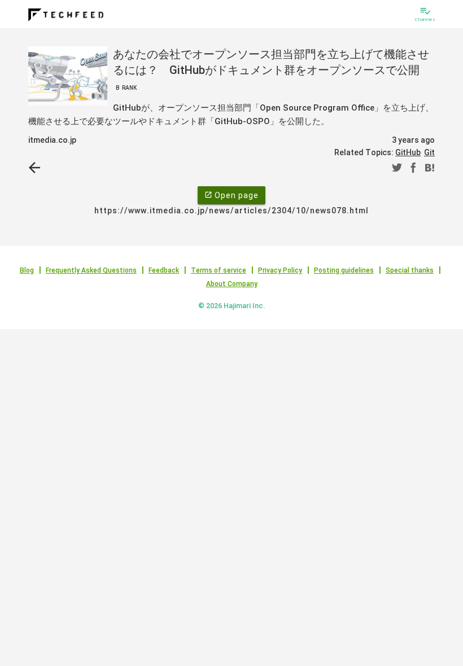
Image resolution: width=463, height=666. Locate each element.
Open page (231, 195)
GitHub (408, 152)
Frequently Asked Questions (91, 270)
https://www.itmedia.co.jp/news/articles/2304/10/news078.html (231, 210)
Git (429, 152)
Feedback (163, 270)
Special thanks (410, 270)
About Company (231, 284)
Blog (27, 270)
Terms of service (218, 270)
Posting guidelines (344, 270)
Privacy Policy (280, 270)
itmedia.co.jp (52, 139)
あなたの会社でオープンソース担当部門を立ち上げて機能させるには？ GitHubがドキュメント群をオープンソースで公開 (271, 69)
